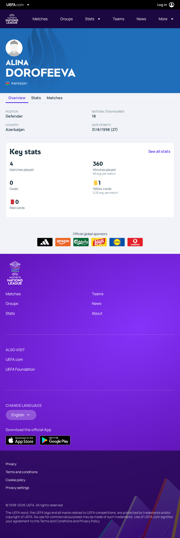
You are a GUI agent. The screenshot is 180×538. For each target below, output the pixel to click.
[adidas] (44, 242)
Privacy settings (17, 487)
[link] (40, 18)
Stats (36, 98)
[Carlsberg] (81, 242)
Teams (97, 293)
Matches (55, 98)
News (96, 303)
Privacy (11, 464)
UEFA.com (14, 359)
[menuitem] (41, 18)
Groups (12, 303)
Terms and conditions (22, 472)
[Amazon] (63, 242)
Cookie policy (15, 480)
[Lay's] (99, 242)
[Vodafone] (135, 242)
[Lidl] (117, 242)
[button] (92, 18)
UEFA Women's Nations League (12, 19)
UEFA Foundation (20, 369)
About (97, 313)
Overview (17, 98)
